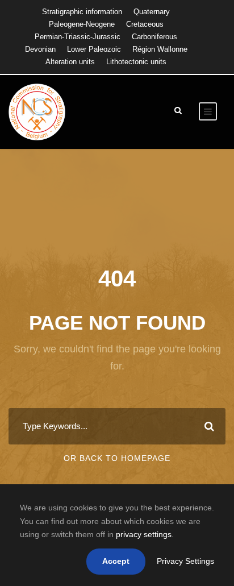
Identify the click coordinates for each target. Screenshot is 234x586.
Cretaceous (145, 24)
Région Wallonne (159, 49)
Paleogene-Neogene (82, 24)
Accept (115, 561)
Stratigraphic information (82, 11)
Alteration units (70, 61)
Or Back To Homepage (117, 458)
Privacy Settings (185, 561)
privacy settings (144, 534)
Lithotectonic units (136, 61)
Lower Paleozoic (94, 49)
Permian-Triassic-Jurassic (77, 36)
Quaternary (151, 11)
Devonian (40, 49)
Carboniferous (154, 36)
